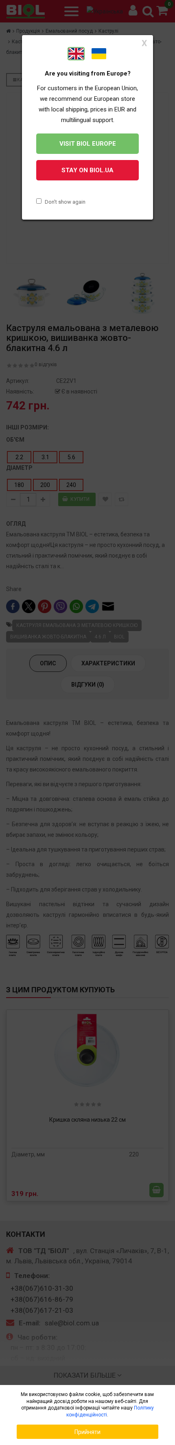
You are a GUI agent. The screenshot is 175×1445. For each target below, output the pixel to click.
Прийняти (87, 1432)
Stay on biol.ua (87, 170)
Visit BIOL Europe (87, 143)
